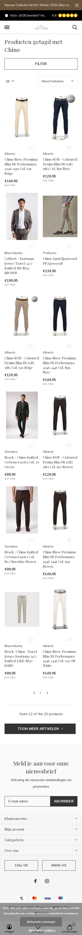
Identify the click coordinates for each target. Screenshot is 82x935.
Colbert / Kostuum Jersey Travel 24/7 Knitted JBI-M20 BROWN (19, 265)
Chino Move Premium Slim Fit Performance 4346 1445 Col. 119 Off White (59, 658)
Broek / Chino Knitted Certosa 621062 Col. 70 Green (22, 462)
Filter (41, 64)
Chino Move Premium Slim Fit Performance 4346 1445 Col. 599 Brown (59, 559)
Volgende (47, 693)
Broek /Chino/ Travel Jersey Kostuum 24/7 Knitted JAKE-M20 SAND (21, 658)
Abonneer (64, 801)
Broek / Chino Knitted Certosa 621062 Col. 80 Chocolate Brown (21, 557)
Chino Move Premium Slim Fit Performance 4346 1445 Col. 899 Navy (59, 365)
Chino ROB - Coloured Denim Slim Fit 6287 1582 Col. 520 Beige (22, 363)
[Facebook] (35, 881)
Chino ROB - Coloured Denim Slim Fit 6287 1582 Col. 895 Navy (60, 164)
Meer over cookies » (42, 930)
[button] (7, 27)
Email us (58, 865)
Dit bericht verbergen (41, 921)
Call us (21, 865)
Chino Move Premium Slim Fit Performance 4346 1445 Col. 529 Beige (21, 166)
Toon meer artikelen (39, 729)
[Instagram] (47, 881)
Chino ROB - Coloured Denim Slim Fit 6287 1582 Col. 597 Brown (60, 462)
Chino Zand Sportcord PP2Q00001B (60, 261)
